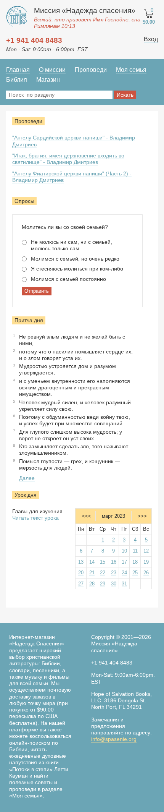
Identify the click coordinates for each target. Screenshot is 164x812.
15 (102, 562)
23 (113, 572)
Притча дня (28, 320)
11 (135, 551)
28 (92, 584)
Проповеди (28, 121)
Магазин (48, 79)
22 (102, 572)
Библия (16, 79)
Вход (151, 39)
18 (135, 562)
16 (113, 562)
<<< (86, 516)
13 (81, 562)
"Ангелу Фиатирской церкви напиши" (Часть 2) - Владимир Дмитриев (72, 176)
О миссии (52, 69)
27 (81, 584)
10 (124, 551)
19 (146, 562)
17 (124, 562)
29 (102, 584)
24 (124, 572)
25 (135, 572)
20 (81, 572)
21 (92, 572)
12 (146, 551)
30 (113, 584)
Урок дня (25, 495)
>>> (142, 516)
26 (146, 572)
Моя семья (131, 69)
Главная (18, 69)
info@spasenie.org (114, 739)
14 (92, 562)
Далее (27, 478)
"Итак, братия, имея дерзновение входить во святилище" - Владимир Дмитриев (68, 158)
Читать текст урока (35, 518)
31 (124, 584)
